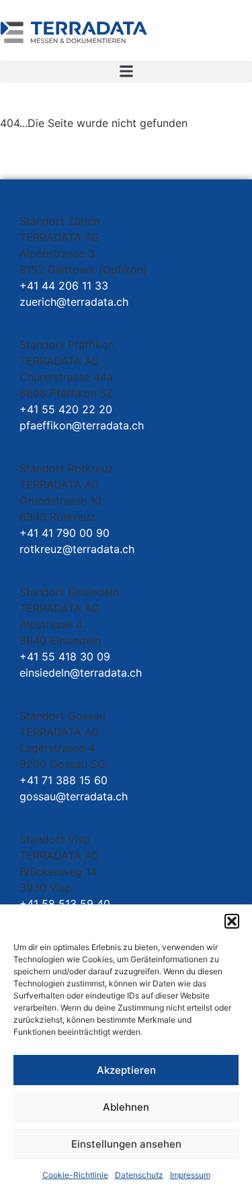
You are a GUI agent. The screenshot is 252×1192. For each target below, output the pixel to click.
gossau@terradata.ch (73, 796)
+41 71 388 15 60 (63, 780)
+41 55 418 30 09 (64, 656)
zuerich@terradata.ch (73, 301)
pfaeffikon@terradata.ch (81, 425)
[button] (232, 921)
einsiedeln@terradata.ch (80, 672)
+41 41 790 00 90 (64, 533)
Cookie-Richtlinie (75, 1175)
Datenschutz (139, 1175)
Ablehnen (126, 1107)
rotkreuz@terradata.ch (76, 549)
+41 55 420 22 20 (65, 409)
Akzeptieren (126, 1070)
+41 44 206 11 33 (63, 285)
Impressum (190, 1175)
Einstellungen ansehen (126, 1144)
